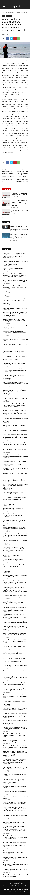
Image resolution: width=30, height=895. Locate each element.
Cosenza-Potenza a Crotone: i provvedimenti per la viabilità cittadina (15, 875)
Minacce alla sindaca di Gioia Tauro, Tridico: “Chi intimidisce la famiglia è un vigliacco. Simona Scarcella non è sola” (15, 405)
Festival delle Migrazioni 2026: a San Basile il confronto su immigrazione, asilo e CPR (15, 281)
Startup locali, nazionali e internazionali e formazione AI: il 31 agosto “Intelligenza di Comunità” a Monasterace (14, 634)
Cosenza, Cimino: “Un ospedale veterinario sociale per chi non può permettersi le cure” (15, 286)
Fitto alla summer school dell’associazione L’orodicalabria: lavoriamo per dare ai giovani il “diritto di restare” (15, 864)
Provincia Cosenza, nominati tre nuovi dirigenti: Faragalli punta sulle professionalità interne (15, 628)
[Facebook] (7, 38)
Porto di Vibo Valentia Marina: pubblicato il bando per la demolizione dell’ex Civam (15, 803)
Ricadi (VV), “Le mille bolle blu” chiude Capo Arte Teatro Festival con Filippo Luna (15, 821)
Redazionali (5, 222)
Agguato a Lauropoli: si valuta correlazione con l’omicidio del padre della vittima (14, 851)
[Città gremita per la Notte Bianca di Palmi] (6, 212)
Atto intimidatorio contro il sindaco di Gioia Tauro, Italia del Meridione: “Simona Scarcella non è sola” (15, 769)
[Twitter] (11, 38)
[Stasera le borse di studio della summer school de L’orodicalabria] (6, 195)
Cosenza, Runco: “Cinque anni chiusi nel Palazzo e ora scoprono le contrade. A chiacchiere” (14, 515)
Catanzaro (19, 891)
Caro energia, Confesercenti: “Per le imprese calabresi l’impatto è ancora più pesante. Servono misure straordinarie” (15, 351)
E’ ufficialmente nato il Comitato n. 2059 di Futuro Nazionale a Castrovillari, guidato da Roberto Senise (15, 535)
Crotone (4, 893)
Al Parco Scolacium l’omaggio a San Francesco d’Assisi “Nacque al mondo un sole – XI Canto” (15, 339)
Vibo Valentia (10, 893)
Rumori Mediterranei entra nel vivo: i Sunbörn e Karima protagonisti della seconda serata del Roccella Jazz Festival (15, 263)
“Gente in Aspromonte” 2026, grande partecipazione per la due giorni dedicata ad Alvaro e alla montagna (15, 781)
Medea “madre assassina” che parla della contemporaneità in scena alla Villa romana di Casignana (15, 456)
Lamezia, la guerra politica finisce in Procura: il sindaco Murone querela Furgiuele (15, 709)
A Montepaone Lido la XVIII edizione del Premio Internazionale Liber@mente (14, 521)
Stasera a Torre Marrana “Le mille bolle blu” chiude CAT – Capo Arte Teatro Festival (15, 345)
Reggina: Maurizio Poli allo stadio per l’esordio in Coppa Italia (13, 509)
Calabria (7, 12)
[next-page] (5, 218)
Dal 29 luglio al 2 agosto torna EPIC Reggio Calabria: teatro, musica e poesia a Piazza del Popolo (18, 237)
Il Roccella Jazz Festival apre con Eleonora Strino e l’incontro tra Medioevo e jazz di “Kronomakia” (15, 703)
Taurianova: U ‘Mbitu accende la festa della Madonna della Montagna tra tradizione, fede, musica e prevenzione (15, 314)
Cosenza (24, 891)
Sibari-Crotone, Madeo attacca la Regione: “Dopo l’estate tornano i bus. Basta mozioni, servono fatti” (15, 689)
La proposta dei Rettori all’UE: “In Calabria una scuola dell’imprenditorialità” (14, 498)
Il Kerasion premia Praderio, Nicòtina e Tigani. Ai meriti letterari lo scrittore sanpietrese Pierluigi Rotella (15, 370)
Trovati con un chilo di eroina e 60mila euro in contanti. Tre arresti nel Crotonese (15, 474)
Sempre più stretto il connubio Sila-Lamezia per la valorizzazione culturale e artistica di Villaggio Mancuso (15, 398)
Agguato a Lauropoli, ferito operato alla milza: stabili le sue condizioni (15, 671)
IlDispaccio (5, 891)
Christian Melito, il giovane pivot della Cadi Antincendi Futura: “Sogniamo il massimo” (15, 443)
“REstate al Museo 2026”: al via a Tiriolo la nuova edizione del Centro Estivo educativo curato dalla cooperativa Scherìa (15, 463)
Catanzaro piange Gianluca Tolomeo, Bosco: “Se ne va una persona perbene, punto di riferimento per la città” (15, 582)
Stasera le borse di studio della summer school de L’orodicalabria (14, 269)
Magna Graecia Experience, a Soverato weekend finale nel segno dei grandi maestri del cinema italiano (15, 449)
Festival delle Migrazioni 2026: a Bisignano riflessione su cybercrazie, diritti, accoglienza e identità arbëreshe (15, 722)
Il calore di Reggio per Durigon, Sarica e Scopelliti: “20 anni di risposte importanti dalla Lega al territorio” (19, 228)
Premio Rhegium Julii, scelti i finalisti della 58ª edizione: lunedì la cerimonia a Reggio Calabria (14, 641)
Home (3, 12)
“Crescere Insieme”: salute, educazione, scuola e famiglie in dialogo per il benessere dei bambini (15, 728)
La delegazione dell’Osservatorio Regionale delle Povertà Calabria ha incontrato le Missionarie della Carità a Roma (15, 358)
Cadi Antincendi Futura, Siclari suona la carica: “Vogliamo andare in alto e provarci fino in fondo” (15, 735)
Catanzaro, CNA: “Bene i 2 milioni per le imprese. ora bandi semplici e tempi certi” (14, 647)
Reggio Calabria (9, 15)
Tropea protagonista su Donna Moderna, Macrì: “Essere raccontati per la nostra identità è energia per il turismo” (14, 602)
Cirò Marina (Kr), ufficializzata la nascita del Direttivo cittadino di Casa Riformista (15, 816)
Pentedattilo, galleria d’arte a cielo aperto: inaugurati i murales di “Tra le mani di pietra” (15, 307)
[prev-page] (2, 218)
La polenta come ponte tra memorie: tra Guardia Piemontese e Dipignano (14, 560)
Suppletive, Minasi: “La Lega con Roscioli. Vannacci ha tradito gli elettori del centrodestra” (14, 653)
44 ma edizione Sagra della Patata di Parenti (15, 430)
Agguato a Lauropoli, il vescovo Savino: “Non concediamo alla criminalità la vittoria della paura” (15, 696)
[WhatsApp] (18, 38)
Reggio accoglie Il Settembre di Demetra (14, 295)
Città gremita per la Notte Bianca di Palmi (14, 291)
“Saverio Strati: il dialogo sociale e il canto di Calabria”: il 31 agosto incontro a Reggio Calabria (15, 542)
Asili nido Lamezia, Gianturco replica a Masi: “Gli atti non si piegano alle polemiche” (15, 683)
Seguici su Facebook (22, 889)
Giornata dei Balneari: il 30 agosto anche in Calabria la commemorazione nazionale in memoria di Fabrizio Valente (15, 333)
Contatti (6, 889)
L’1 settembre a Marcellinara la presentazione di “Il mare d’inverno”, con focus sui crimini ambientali (15, 420)
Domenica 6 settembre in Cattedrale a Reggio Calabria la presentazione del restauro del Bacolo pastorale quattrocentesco (15, 384)
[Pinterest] (15, 38)
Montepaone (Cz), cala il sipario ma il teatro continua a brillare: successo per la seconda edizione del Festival (15, 677)
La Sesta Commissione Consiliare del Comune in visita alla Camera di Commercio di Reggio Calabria (15, 377)
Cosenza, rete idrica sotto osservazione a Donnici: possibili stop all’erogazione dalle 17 (15, 596)
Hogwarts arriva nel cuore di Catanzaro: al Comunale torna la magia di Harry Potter (14, 741)
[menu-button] (4, 6)
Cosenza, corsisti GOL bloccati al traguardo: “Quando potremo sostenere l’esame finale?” (15, 621)
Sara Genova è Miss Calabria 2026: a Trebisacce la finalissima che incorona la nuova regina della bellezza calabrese (14, 275)
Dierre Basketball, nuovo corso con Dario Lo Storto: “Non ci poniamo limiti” (15, 554)
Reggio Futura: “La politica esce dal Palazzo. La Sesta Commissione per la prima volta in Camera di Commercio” (15, 837)
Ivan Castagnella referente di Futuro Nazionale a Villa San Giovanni (13, 493)
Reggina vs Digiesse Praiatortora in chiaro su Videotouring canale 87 (15, 469)
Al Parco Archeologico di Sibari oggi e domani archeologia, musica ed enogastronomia (15, 479)
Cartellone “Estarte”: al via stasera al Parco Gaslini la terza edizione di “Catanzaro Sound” (15, 792)
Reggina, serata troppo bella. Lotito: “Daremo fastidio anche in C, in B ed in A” (15, 565)
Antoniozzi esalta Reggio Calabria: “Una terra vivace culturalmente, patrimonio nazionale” (15, 746)
